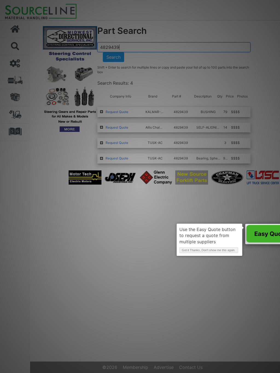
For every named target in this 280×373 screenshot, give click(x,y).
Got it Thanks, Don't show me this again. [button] (208, 250)
